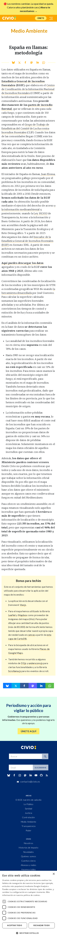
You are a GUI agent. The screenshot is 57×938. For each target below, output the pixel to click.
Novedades (28, 852)
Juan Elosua (48, 174)
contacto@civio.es (30, 781)
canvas (31, 634)
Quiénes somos (28, 856)
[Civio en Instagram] (19, 775)
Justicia (28, 813)
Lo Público (28, 804)
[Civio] (9, 18)
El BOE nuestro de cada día (28, 799)
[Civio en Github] (41, 775)
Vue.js (23, 604)
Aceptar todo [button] (14, 925)
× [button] (53, 874)
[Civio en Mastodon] (25, 775)
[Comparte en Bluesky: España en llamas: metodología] (13, 62)
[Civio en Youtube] (36, 775)
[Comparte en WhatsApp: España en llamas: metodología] (37, 62)
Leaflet (12, 615)
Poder (28, 830)
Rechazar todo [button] (41, 925)
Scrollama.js (14, 671)
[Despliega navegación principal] (51, 18)
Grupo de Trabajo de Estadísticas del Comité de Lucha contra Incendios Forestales (25, 128)
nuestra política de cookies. (28, 895)
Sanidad (28, 808)
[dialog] (28, 904)
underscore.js (36, 663)
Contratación (28, 817)
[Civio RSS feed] (47, 775)
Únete (40, 18)
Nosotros (28, 843)
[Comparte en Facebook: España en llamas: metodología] (25, 62)
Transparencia (28, 826)
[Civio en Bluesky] (9, 775)
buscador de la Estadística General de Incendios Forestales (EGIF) (27, 240)
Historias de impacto (28, 847)
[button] (28, 933)
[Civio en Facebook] (14, 775)
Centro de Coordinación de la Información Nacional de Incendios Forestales (28, 89)
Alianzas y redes (28, 865)
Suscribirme (41, 767)
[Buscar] (45, 756)
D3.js (23, 663)
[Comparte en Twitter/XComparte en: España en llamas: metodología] (19, 62)
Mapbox (22, 615)
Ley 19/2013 (40, 213)
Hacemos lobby (28, 869)
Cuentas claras (28, 860)
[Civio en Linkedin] (30, 775)
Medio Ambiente (28, 821)
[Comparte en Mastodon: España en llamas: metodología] (31, 62)
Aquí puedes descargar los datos (22, 263)
